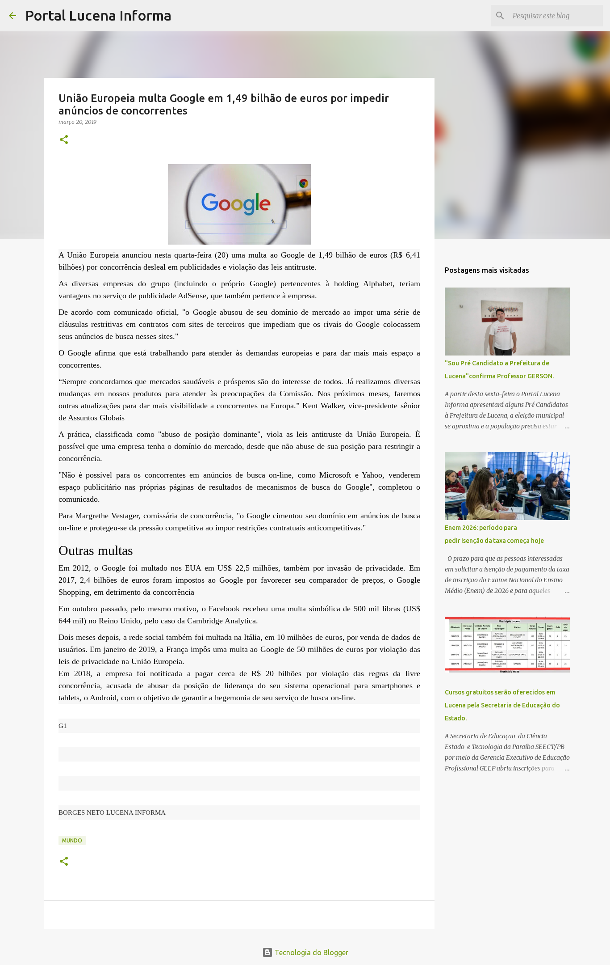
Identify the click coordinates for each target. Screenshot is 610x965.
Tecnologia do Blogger (310, 952)
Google (294, 254)
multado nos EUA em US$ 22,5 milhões (209, 567)
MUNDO (72, 840)
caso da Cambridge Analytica (208, 620)
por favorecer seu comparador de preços (315, 580)
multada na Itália (233, 637)
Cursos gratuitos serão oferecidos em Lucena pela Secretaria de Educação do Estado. (502, 705)
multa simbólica (314, 608)
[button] (63, 140)
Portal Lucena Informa (98, 15)
